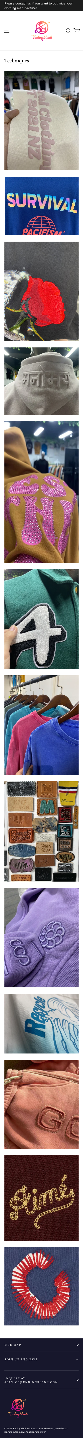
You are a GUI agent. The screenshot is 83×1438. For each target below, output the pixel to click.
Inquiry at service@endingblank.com (31, 1380)
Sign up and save (21, 1359)
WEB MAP (12, 1345)
